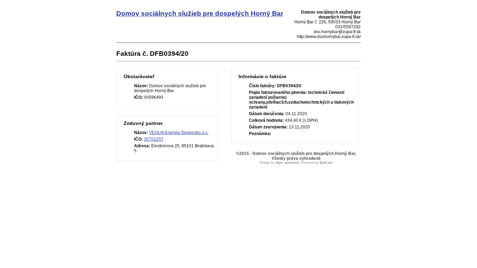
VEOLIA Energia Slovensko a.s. (178, 132)
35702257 (153, 139)
